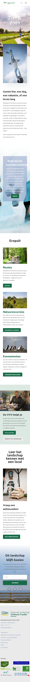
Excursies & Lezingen (12, 330)
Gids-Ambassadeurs (11, 536)
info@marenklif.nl (6, 627)
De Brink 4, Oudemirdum (8, 622)
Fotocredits (4, 647)
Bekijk (15, 196)
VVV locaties (9, 432)
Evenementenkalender (12, 374)
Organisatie (4, 632)
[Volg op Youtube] (21, 589)
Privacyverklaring (6, 640)
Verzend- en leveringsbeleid (9, 637)
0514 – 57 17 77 (5, 625)
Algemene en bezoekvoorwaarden (11, 635)
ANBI (2, 645)
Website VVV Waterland (13, 439)
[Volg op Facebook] (9, 589)
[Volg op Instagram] (15, 589)
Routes (7, 285)
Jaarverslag (4, 642)
